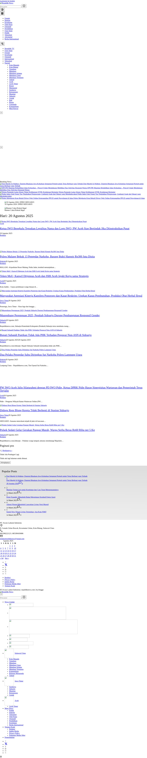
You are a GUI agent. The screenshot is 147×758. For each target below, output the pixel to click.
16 (13, 551)
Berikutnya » (7, 451)
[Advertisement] (69, 130)
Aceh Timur (13, 706)
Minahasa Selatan (15, 667)
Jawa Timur (4, 301)
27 (6, 556)
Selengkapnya (5, 462)
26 (3, 556)
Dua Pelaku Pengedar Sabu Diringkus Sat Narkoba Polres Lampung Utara (41, 354)
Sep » (7, 558)
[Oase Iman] (37, 613)
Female (7, 18)
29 (10, 556)
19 (3, 553)
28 (8, 556)
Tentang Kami (10, 586)
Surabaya (12, 687)
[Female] (43, 627)
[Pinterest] (5, 567)
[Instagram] (5, 572)
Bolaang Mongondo (16, 673)
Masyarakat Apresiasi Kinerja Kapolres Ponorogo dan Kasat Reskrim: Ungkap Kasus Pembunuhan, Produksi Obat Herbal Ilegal (71, 295)
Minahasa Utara (15, 665)
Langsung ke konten (7, 1)
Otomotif (8, 27)
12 (3, 551)
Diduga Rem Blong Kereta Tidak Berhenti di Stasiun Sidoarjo (34, 410)
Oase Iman (8, 31)
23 (13, 553)
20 (6, 553)
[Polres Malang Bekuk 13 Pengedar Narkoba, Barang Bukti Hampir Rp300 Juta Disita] (32, 252)
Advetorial (8, 37)
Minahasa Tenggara (16, 669)
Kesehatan (8, 22)
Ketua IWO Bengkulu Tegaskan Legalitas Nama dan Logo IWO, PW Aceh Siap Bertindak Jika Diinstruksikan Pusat (64, 228)
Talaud (11, 675)
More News (9, 708)
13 (6, 551)
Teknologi (8, 35)
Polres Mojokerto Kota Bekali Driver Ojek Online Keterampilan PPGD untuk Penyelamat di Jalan (109, 198)
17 (15, 551)
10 (15, 548)
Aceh (2, 224)
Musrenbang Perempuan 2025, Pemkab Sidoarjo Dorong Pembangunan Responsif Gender (50, 315)
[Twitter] (6, 565)
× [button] (1, 594)
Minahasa (12, 663)
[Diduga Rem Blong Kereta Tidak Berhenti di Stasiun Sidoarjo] (23, 405)
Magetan (12, 691)
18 (1, 553)
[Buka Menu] (2, 14)
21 (8, 553)
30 (13, 556)
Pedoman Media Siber (13, 584)
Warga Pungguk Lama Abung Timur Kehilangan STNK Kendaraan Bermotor (87, 192)
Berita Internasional (12, 39)
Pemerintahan (9, 737)
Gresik (11, 695)
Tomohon (12, 661)
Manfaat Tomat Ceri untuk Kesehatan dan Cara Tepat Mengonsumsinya (32, 490)
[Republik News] (6, 3)
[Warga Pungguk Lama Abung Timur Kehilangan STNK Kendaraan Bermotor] (29, 192)
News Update (10, 602)
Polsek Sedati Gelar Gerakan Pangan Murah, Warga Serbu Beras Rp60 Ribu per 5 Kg (47, 429)
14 (8, 551)
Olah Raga (8, 25)
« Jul (1, 558)
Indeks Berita (9, 582)
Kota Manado (14, 659)
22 (10, 553)
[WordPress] (5, 570)
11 (1, 551)
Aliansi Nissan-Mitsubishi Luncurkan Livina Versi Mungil (27, 504)
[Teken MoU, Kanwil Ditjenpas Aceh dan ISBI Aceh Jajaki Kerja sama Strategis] (30, 271)
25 (1, 556)
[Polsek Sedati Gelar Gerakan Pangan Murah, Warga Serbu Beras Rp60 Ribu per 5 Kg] (32, 425)
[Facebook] (5, 562)
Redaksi (3, 235)
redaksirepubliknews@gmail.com (12, 539)
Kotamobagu (14, 671)
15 (10, 551)
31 (15, 556)
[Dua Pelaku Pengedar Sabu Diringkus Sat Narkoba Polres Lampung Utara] (28, 350)
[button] (24, 6)
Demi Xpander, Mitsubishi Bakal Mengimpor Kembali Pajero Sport (30, 497)
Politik (7, 33)
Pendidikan (9, 29)
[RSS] (5, 574)
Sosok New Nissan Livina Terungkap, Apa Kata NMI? (26, 512)
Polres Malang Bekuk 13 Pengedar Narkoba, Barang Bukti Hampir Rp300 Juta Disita (47, 256)
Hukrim (7, 20)
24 (15, 553)
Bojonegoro (13, 693)
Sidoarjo (3, 320)
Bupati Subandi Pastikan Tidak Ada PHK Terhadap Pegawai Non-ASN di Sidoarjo (46, 334)
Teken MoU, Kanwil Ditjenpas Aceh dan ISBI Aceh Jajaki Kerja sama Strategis (44, 276)
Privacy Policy (10, 580)
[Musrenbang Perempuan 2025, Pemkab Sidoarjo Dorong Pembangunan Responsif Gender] (33, 310)
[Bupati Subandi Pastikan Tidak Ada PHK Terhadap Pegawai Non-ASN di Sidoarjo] (31, 330)
